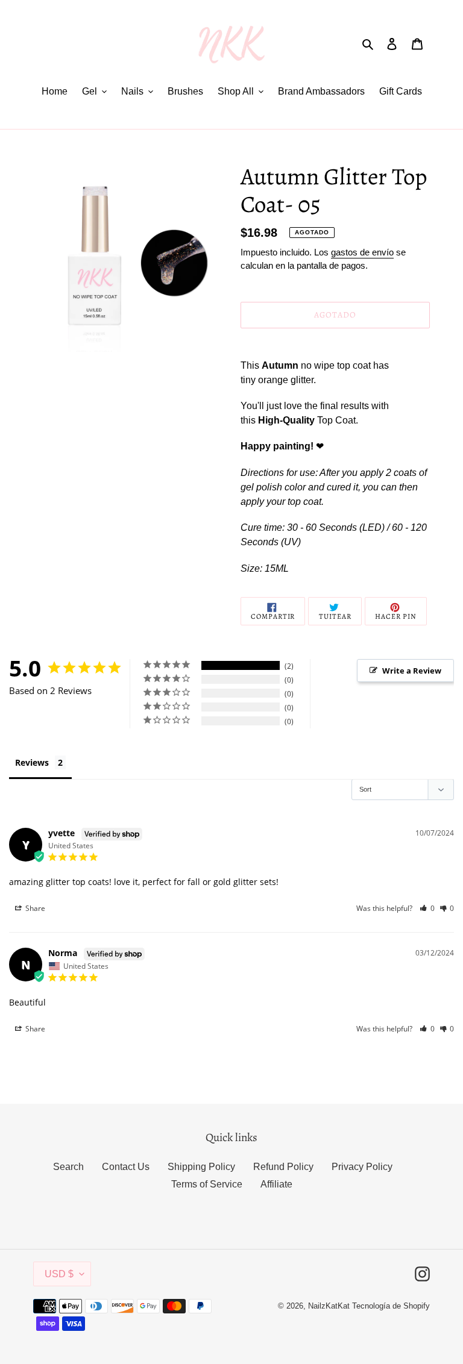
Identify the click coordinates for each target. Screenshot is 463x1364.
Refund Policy (283, 1167)
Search (68, 1167)
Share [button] (34, 908)
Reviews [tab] (32, 762)
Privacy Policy (362, 1167)
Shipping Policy (201, 1167)
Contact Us (126, 1167)
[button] (427, 908)
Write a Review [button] (411, 670)
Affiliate (276, 1184)
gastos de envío (362, 252)
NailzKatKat (329, 1305)
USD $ (59, 1274)
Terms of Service (206, 1184)
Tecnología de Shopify (391, 1305)
